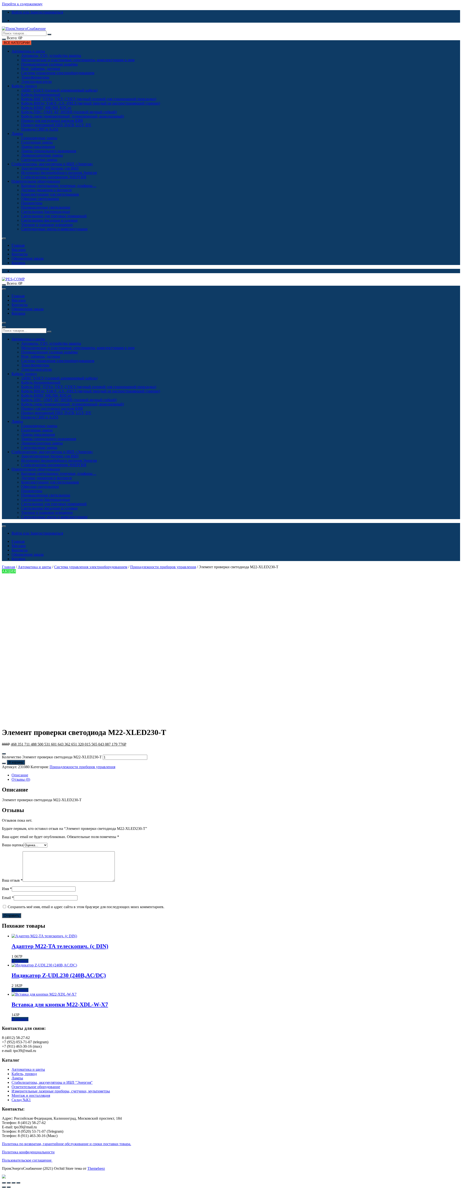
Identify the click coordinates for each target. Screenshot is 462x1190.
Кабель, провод (24, 86)
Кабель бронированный (40, 95)
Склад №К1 (21, 1100)
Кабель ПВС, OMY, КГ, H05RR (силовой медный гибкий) (69, 112)
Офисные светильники (40, 199)
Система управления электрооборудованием (57, 73)
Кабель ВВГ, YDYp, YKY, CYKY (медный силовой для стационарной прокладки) (88, 99)
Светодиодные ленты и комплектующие (54, 229)
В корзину (16, 762)
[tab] (236, 775)
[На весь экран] (13, 1182)
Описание (20, 775)
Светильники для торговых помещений (54, 216)
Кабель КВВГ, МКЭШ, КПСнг (46, 108)
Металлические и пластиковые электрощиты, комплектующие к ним (78, 60)
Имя (7, 889)
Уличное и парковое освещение (47, 225)
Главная (18, 245)
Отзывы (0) (21, 779)
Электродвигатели (36, 81)
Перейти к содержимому (22, 4)
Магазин (19, 250)
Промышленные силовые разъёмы (49, 64)
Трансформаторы (35, 77)
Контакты (20, 254)
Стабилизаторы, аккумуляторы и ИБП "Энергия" (52, 1082)
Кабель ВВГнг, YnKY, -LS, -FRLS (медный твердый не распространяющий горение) (90, 103)
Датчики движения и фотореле (46, 190)
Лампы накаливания (38, 147)
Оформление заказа (28, 258)
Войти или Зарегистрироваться (37, 12)
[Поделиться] (9, 1182)
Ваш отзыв (12, 880)
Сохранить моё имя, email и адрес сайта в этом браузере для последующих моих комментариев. (86, 907)
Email (8, 898)
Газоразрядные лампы (39, 138)
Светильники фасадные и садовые (49, 220)
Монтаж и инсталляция (31, 1095)
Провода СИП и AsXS (39, 129)
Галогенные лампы (37, 142)
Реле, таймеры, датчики (40, 68)
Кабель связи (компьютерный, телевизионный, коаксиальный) (72, 116)
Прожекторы (31, 203)
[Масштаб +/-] (18, 1182)
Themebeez (96, 1168)
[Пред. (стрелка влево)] (4, 1187)
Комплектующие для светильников (50, 194)
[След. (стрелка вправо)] (9, 1187)
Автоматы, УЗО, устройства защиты (51, 55)
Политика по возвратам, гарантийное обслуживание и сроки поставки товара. (66, 1144)
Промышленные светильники (45, 207)
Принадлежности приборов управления (163, 567)
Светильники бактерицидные (45, 212)
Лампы (17, 134)
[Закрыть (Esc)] (4, 1182)
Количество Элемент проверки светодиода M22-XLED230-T (52, 757)
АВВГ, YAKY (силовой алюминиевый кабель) (59, 90)
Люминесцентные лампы (42, 155)
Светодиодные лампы (39, 160)
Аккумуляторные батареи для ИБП (50, 168)
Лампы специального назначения (48, 151)
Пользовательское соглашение (27, 1160)
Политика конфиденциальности (28, 1152)
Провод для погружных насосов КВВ (52, 121)
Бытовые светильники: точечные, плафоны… (58, 186)
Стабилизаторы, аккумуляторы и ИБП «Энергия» (52, 164)
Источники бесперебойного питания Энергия (59, 173)
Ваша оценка (12, 845)
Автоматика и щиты (28, 51)
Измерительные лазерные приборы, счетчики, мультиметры (61, 1091)
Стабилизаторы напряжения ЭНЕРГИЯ (53, 177)
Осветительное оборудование (36, 181)
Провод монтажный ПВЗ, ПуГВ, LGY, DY (56, 125)
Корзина (18, 263)
